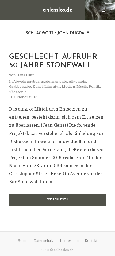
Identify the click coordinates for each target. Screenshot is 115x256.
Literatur (52, 87)
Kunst (38, 87)
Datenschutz (44, 241)
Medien (68, 87)
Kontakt (91, 241)
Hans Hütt (25, 75)
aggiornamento (54, 81)
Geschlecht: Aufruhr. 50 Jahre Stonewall (54, 61)
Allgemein (77, 81)
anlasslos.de (57, 10)
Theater (16, 92)
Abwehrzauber (26, 81)
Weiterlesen (57, 199)
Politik (94, 87)
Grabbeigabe (20, 87)
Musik (81, 87)
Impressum (69, 241)
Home (23, 241)
